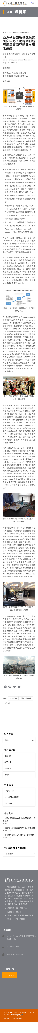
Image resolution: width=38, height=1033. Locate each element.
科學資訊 (7, 768)
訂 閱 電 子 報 (9, 975)
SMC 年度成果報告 (11, 797)
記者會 (7, 775)
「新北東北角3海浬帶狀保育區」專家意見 (19, 828)
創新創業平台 (26, 698)
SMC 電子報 (9, 791)
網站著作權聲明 (17, 1018)
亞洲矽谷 (13, 698)
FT (22, 1015)
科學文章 (7, 762)
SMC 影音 (8, 803)
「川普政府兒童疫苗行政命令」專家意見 (18, 835)
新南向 (8, 703)
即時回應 (7, 756)
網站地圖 (6, 1018)
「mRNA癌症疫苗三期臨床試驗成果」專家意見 (19, 819)
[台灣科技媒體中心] (15, 3)
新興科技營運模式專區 (21, 33)
